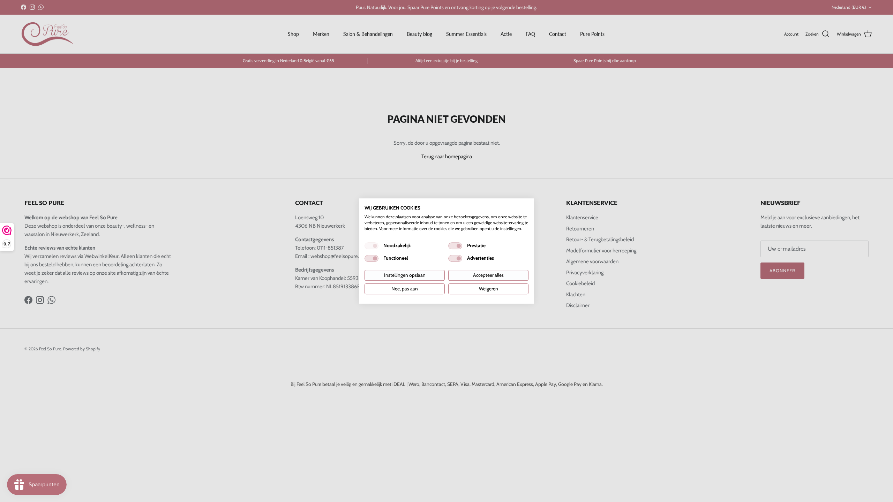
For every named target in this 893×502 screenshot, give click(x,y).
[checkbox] (371, 245)
